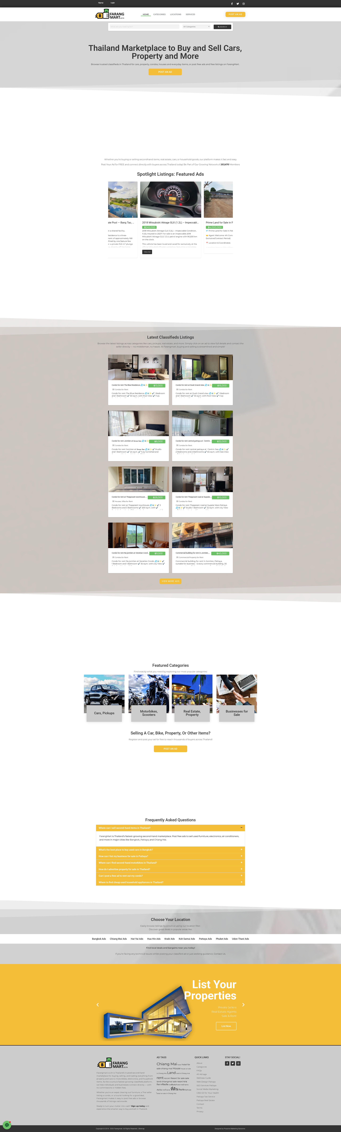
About (199, 1063)
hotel (179, 1065)
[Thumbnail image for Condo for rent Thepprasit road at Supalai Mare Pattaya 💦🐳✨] (202, 479)
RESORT (167, 1078)
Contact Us (219, 954)
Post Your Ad (108, 164)
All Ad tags (202, 1074)
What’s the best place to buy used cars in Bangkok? (126, 849)
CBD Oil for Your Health (208, 1093)
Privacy (200, 1111)
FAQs (199, 1070)
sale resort (178, 1081)
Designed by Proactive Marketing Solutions (230, 1129)
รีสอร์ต (182, 1090)
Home (146, 14)
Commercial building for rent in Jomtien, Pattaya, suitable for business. (205, 553)
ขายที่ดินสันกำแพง (174, 1085)
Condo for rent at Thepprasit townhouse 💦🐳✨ (132, 497)
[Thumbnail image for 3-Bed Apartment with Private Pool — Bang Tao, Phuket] (138, 200)
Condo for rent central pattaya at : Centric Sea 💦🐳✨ (198, 441)
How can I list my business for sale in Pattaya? (123, 856)
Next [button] (235, 220)
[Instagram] (238, 1063)
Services (190, 14)
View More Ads (170, 581)
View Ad (116, 251)
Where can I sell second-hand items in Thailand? (125, 827)
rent (160, 1078)
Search (223, 27)
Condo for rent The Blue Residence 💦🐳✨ (130, 385)
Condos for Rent (121, 390)
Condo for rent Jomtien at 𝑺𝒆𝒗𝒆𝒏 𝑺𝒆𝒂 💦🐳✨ (130, 441)
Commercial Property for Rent (191, 557)
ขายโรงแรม (166, 1090)
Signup (100, 3)
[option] (138, 220)
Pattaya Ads (205, 938)
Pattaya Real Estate (206, 1100)
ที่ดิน (174, 1089)
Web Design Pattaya (206, 1082)
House (176, 1068)
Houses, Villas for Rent (124, 501)
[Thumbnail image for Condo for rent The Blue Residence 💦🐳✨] (138, 367)
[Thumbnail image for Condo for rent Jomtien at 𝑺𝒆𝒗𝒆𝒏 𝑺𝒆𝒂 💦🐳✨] (138, 423)
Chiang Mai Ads (118, 938)
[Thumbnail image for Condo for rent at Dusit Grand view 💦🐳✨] (202, 367)
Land (171, 1073)
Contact (200, 1104)
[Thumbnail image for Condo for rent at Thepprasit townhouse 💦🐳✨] (138, 479)
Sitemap (142, 1129)
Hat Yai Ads (137, 938)
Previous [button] (106, 220)
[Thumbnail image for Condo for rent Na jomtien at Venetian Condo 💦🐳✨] (138, 535)
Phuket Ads (222, 938)
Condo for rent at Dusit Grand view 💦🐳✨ (194, 385)
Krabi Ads (170, 938)
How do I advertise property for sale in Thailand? (124, 869)
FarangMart (105, 836)
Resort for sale (178, 1078)
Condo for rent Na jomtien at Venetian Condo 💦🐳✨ (134, 553)
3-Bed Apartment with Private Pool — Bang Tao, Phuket (141, 222)
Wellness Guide (204, 1078)
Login (113, 3)
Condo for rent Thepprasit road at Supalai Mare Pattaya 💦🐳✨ (202, 497)
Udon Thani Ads (240, 938)
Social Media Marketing (207, 1089)
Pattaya (145, 839)
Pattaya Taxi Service (206, 1096)
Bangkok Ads (99, 938)
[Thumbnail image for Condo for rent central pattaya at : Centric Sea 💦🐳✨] (202, 423)
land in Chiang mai (183, 1073)
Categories (159, 14)
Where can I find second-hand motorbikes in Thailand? (128, 862)
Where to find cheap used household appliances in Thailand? (131, 882)
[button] (170, 828)
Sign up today (138, 1106)
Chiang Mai (160, 839)
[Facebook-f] (227, 1063)
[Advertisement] (170, 123)
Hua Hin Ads (154, 938)
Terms (199, 1108)
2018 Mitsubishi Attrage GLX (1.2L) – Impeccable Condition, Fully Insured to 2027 (220, 222)
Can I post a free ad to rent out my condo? (121, 875)
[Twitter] (233, 1063)
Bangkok (135, 839)
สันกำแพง (188, 1090)
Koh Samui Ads (187, 938)
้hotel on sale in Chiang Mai (166, 1093)
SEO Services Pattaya (206, 1085)
